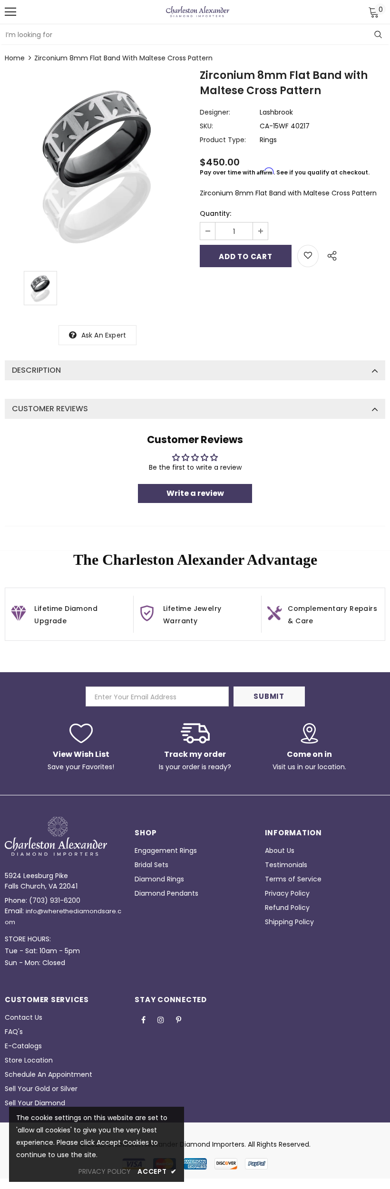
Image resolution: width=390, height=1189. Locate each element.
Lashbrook (276, 112)
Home (15, 58)
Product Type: (223, 140)
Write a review (195, 493)
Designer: (215, 112)
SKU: (206, 126)
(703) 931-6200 (54, 900)
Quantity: (215, 213)
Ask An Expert (104, 335)
